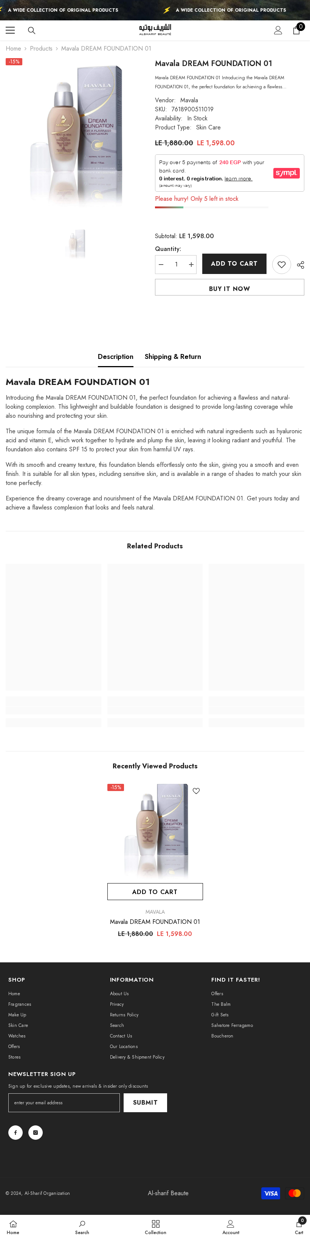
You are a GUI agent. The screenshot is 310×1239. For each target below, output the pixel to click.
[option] (75, 136)
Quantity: (168, 249)
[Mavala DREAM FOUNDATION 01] (155, 831)
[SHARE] (297, 265)
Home (13, 48)
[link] (53, 710)
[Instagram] (35, 1132)
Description (115, 357)
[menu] (10, 30)
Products (41, 48)
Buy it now (229, 289)
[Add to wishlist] (281, 264)
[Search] (31, 30)
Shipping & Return (173, 357)
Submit (145, 1102)
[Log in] (278, 30)
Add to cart (234, 263)
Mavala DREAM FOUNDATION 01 (155, 922)
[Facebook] (15, 1132)
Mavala (189, 100)
